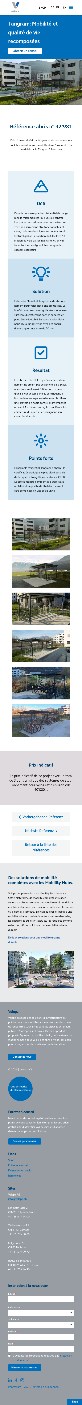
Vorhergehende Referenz (42, 817)
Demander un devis (19, 1170)
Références (14, 1176)
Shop (11, 1160)
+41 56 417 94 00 (19, 1217)
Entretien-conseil (18, 1165)
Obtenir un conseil (25, 51)
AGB (26, 1387)
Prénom (12, 1331)
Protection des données (45, 1387)
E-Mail (11, 1293)
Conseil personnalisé (24, 1141)
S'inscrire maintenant (25, 1367)
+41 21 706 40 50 (19, 1269)
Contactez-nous (22, 1057)
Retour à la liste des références (41, 847)
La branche (14, 1307)
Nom (11, 1343)
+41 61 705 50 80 (19, 1234)
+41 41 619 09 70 (19, 1252)
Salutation (13, 1319)
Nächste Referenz (40, 831)
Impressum (14, 1387)
